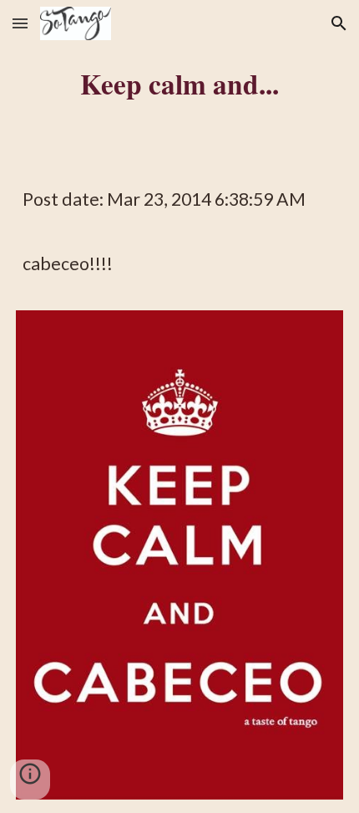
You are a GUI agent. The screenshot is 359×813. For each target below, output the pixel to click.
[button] (20, 23)
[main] (180, 83)
